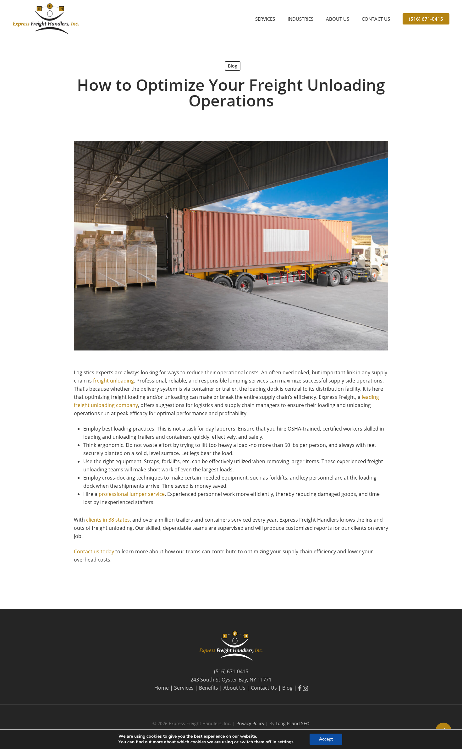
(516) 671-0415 (231, 671)
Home (161, 687)
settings (286, 742)
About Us (234, 687)
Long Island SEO (293, 723)
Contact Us (264, 687)
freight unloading (113, 380)
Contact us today (94, 551)
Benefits (208, 687)
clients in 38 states (108, 519)
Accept (326, 739)
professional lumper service (132, 494)
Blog (232, 66)
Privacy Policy (251, 723)
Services (184, 687)
